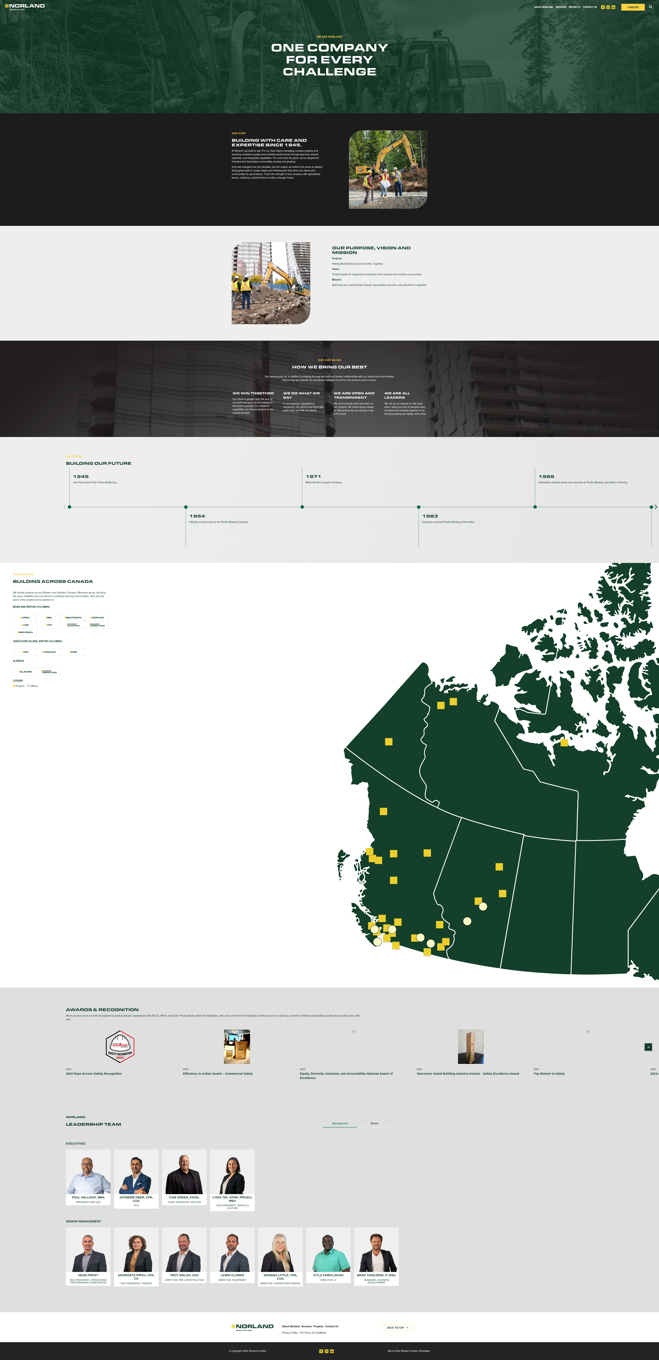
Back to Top (395, 1327)
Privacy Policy (290, 1332)
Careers (633, 7)
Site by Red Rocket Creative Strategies (409, 1350)
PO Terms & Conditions (313, 1332)
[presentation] (65, 506)
